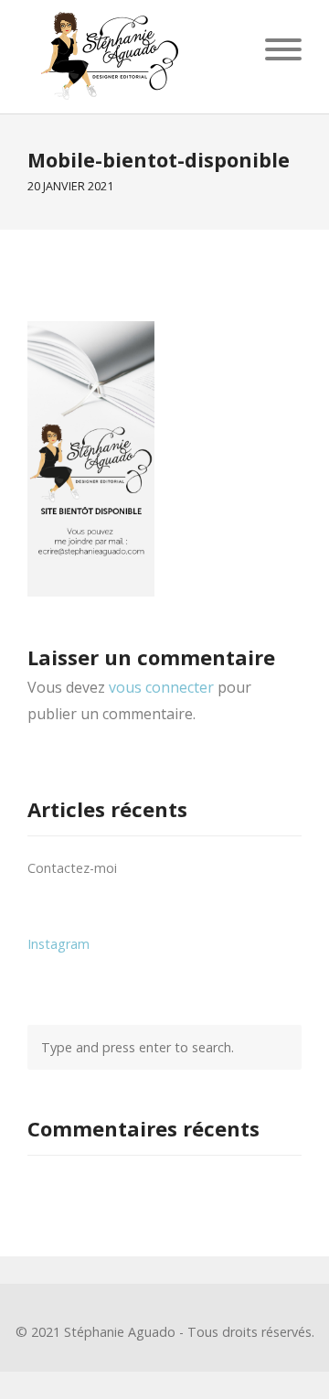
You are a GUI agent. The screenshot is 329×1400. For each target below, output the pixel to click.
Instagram (58, 944)
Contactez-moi (72, 868)
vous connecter (161, 687)
